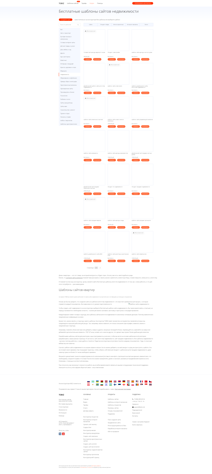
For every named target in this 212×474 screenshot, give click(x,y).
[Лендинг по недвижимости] (118, 174)
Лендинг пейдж (104, 24)
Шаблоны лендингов (114, 405)
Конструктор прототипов (91, 454)
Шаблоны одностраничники (68, 124)
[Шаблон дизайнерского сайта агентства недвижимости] (142, 74)
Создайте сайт (65, 20)
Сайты (90, 24)
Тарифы (84, 3)
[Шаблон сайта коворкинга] (94, 141)
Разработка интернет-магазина (117, 428)
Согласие (89, 467)
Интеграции (62, 413)
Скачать (88, 59)
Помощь (100, 3)
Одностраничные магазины (68, 85)
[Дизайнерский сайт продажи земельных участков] (94, 174)
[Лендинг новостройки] (118, 40)
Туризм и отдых (64, 113)
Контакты (135, 416)
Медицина (63, 71)
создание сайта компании (74, 278)
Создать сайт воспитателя (91, 447)
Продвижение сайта (114, 423)
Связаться (135, 404)
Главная (85, 399)
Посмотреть (97, 59)
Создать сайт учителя (89, 444)
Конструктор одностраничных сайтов (92, 440)
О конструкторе (63, 407)
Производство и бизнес (67, 92)
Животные (63, 60)
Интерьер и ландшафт (67, 64)
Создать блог (87, 427)
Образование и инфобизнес (68, 78)
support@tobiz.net (139, 407)
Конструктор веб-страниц (91, 457)
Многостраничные (118, 24)
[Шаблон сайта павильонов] (142, 242)
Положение (83, 467)
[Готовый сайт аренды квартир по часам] (94, 40)
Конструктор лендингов (90, 417)
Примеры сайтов (113, 408)
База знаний (136, 413)
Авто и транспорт (65, 33)
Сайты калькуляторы (66, 103)
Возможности (63, 410)
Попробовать (143, 3)
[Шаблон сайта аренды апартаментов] (118, 141)
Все (61, 29)
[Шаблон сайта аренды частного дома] (142, 40)
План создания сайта (114, 420)
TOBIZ (61, 3)
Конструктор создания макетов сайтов (92, 451)
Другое (62, 53)
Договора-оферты (96, 465)
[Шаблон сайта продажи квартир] (94, 208)
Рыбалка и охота (65, 99)
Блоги (146, 24)
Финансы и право (65, 117)
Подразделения (137, 410)
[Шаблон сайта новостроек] (118, 74)
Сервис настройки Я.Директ (141, 422)
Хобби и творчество (66, 120)
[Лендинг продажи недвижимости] (142, 174)
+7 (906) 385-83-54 (139, 399)
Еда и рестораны (65, 57)
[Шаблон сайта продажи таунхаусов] (142, 208)
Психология (63, 96)
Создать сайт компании (90, 436)
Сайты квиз (63, 106)
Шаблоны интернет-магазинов (117, 402)
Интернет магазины (132, 24)
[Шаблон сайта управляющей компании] (142, 107)
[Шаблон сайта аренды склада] (118, 208)
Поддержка (111, 414)
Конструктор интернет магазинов (90, 420)
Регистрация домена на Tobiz (117, 425)
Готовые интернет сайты (67, 42)
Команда (61, 416)
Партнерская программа (123, 389)
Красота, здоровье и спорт (68, 67)
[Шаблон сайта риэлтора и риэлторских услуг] (118, 242)
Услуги (92, 3)
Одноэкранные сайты (66, 88)
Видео (85, 402)
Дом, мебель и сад (65, 49)
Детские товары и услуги (67, 46)
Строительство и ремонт (67, 110)
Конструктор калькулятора (91, 433)
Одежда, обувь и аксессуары (68, 81)
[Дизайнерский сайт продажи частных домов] (142, 141)
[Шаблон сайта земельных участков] (94, 107)
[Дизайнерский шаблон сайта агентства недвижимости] (94, 74)
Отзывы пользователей (115, 411)
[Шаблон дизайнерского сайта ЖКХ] (94, 242)
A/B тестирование (113, 431)
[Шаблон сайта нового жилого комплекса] (118, 107)
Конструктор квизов (89, 430)
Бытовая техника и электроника (65, 38)
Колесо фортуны (137, 425)
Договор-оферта (88, 411)
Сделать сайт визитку (89, 424)
